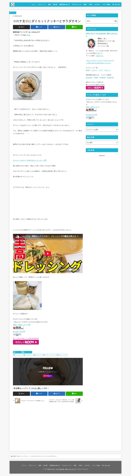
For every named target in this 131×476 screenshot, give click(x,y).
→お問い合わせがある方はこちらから (98, 63)
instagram (89, 77)
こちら (28, 35)
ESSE (88, 70)
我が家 (55, 4)
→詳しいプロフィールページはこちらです (100, 60)
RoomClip (110, 77)
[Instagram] (48, 375)
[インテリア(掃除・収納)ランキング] (18, 328)
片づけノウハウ (76, 4)
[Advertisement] (48, 426)
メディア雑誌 (106, 4)
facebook (103, 77)
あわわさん (100, 56)
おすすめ (97, 4)
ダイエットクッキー (50, 355)
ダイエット (13, 12)
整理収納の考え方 (65, 4)
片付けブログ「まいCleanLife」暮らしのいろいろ (61, 469)
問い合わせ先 (116, 4)
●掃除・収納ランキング (21, 325)
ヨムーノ (107, 70)
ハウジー (94, 70)
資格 (49, 4)
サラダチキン (28, 355)
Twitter (96, 77)
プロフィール (42, 4)
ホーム (33, 4)
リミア (101, 70)
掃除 (85, 4)
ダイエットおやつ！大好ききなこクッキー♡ (28, 160)
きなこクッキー (63, 355)
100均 (90, 4)
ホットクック (27, 352)
